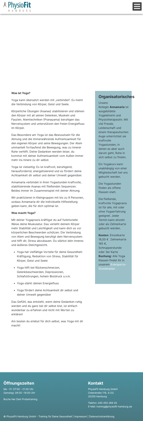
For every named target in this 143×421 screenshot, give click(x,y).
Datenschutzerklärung (101, 416)
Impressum (80, 416)
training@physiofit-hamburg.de (114, 406)
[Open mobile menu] (137, 6)
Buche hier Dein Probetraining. (20, 399)
